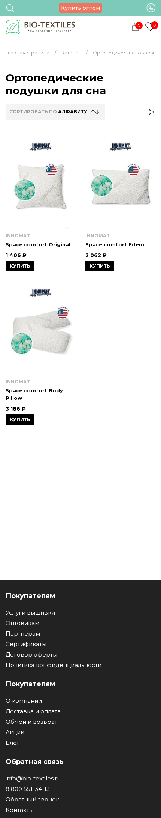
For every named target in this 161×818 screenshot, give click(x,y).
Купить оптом (80, 8)
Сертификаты (26, 644)
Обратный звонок (32, 799)
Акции (15, 732)
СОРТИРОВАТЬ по (48, 112)
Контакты (20, 810)
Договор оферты (31, 654)
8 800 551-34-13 (28, 789)
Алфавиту (72, 111)
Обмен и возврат (31, 722)
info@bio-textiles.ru (33, 778)
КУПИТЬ (20, 266)
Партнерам (23, 633)
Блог (13, 743)
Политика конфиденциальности (53, 665)
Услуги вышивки (30, 612)
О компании (24, 700)
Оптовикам (22, 623)
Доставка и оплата (33, 711)
